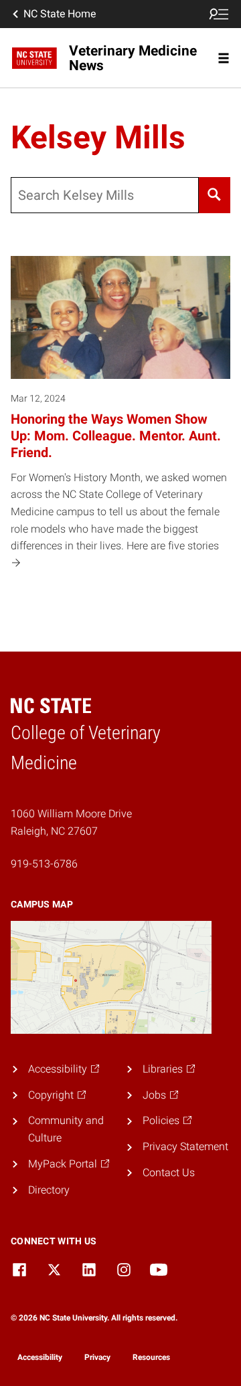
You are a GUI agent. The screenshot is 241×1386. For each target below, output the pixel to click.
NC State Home (59, 13)
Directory (49, 1190)
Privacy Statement (185, 1146)
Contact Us (169, 1172)
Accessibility (39, 1357)
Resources (151, 1357)
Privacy (97, 1357)
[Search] (214, 195)
